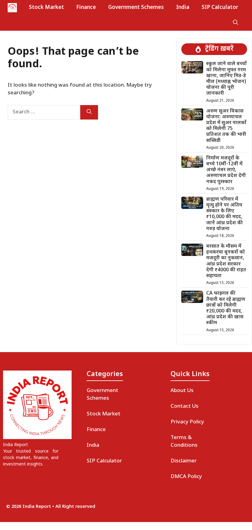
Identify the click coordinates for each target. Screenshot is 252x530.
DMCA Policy (186, 476)
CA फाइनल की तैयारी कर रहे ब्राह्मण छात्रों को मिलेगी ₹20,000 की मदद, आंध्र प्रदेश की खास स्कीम (225, 308)
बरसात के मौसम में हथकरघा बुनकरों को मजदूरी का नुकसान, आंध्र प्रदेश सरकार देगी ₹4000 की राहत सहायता (226, 261)
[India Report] (12, 7)
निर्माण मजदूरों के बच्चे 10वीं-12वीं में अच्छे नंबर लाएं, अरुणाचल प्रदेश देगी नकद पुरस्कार (226, 170)
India (182, 7)
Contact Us (185, 406)
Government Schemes (136, 7)
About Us (182, 390)
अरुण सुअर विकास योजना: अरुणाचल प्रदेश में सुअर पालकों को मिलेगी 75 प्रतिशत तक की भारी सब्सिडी (226, 126)
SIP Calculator (220, 7)
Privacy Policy (187, 422)
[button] (235, 23)
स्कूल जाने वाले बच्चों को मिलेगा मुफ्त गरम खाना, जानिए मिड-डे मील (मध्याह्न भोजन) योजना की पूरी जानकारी (226, 79)
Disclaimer (184, 461)
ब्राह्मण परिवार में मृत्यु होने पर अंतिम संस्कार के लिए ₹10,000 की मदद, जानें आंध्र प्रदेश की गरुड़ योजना (224, 214)
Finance (86, 7)
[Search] (89, 112)
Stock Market (46, 7)
